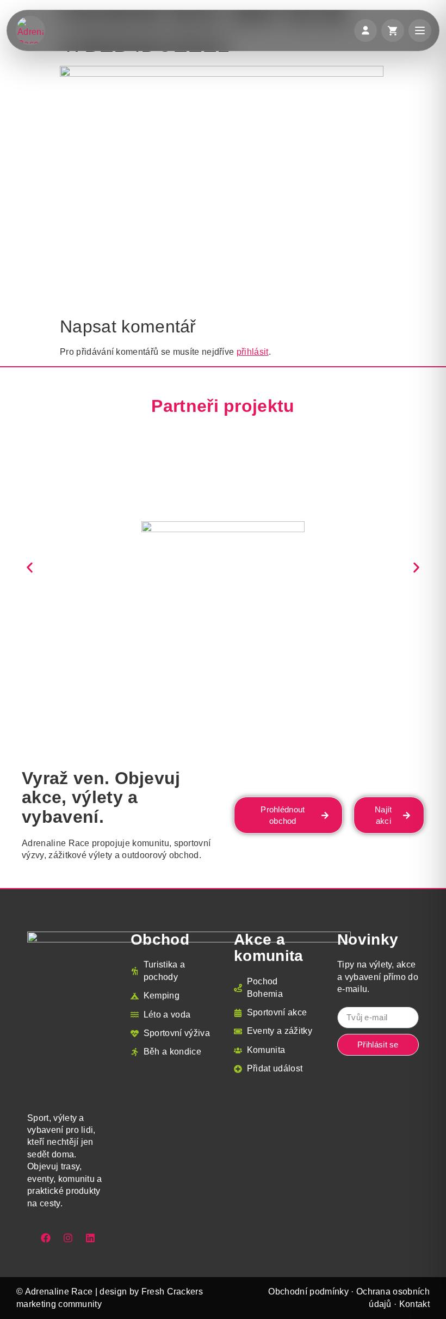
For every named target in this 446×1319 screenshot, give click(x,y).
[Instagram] (68, 1238)
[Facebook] (45, 1238)
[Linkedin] (90, 1238)
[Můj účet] (365, 30)
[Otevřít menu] (419, 30)
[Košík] (392, 30)
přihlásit (253, 351)
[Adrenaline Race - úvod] (30, 30)
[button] (29, 567)
